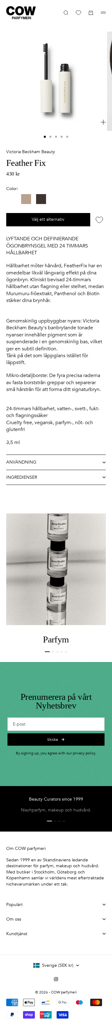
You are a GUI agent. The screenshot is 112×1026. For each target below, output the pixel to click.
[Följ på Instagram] (56, 979)
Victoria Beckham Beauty (30, 152)
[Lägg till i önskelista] (99, 220)
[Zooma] (103, 122)
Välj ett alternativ (48, 219)
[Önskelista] (78, 12)
